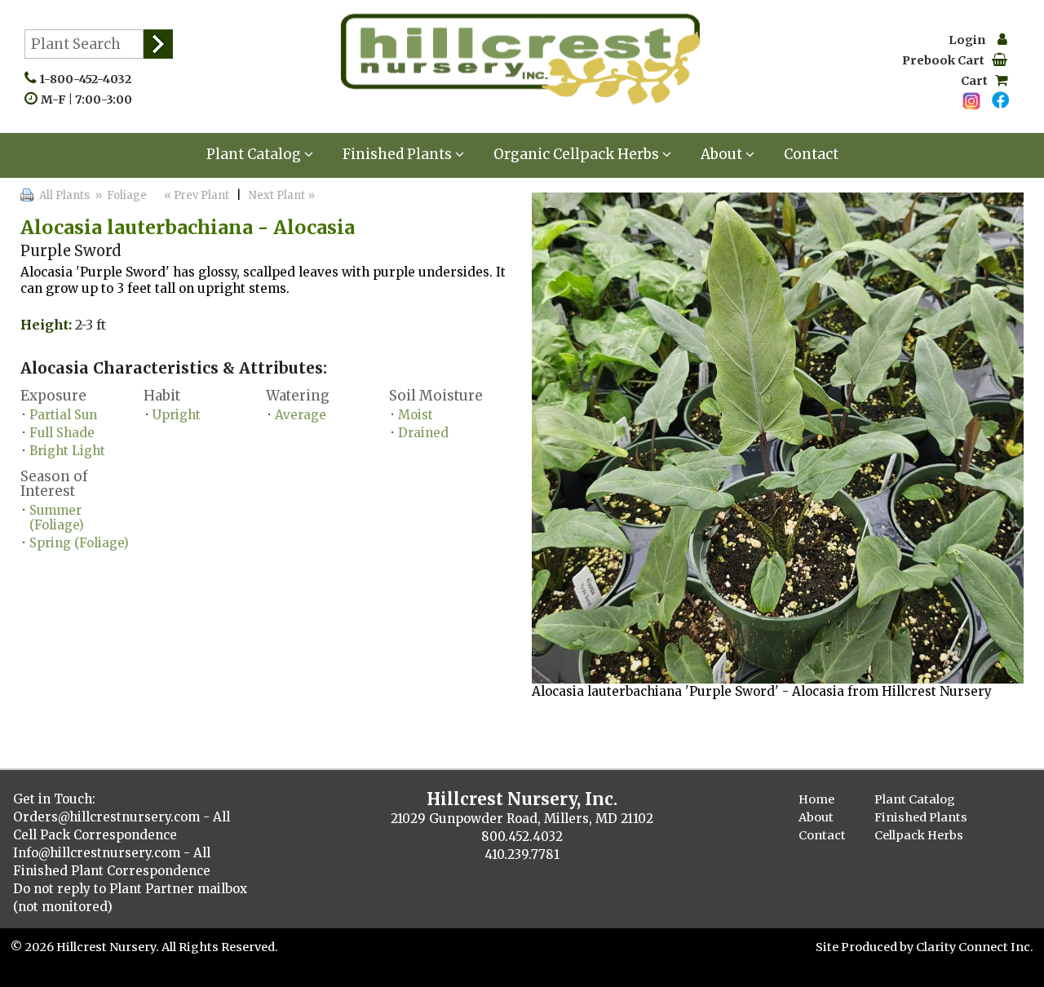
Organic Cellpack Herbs (577, 154)
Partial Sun (63, 415)
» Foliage (119, 195)
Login (973, 40)
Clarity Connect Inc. (974, 947)
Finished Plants (399, 154)
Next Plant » (283, 195)
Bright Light (67, 450)
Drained (423, 432)
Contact (811, 154)
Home (816, 799)
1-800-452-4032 (89, 79)
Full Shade (62, 432)
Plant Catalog (255, 154)
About (723, 154)
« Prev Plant (195, 195)
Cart (978, 80)
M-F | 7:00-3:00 (90, 99)
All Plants (64, 195)
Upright (177, 415)
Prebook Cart (947, 60)
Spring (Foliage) (79, 543)
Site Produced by (866, 947)
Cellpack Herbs (918, 835)
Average (300, 415)
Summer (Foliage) (56, 517)
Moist (415, 415)
